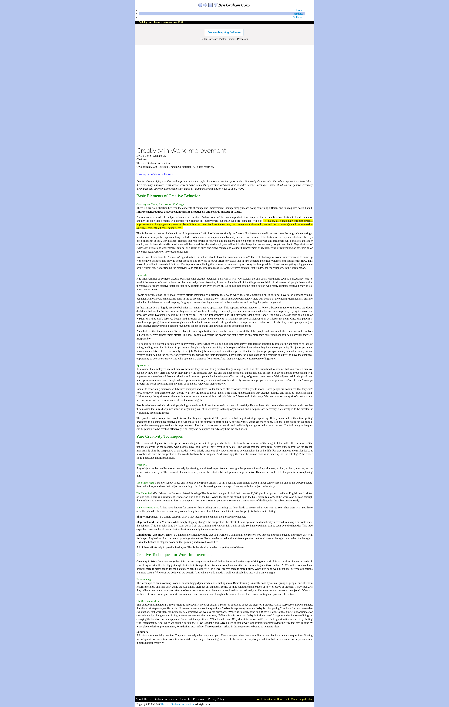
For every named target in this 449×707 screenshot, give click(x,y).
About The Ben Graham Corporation (156, 699)
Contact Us (185, 699)
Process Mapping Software (224, 32)
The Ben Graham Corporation (177, 704)
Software (298, 17)
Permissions (199, 699)
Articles (298, 13)
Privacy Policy (216, 699)
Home (299, 10)
